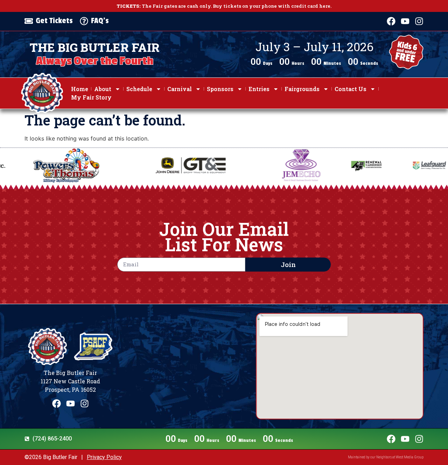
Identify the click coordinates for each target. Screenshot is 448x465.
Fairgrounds (302, 89)
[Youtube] (405, 21)
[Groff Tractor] (156, 165)
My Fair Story (91, 97)
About (102, 89)
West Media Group (410, 457)
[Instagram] (419, 21)
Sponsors (220, 89)
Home (79, 89)
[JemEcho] (266, 165)
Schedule (139, 89)
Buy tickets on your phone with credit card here (271, 6)
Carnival (179, 89)
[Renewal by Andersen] (331, 165)
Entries (259, 89)
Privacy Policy (104, 457)
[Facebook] (391, 21)
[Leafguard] (394, 165)
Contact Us (350, 89)
